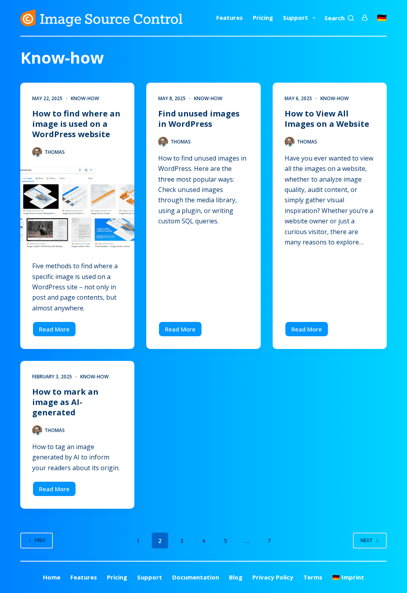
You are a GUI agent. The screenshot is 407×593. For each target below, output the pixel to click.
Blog (235, 577)
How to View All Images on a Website (327, 118)
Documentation (195, 577)
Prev (40, 540)
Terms (312, 577)
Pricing (263, 17)
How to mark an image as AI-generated (65, 402)
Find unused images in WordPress (199, 118)
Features (229, 17)
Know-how (85, 98)
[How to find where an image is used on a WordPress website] (77, 206)
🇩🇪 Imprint (348, 577)
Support (295, 17)
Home (51, 577)
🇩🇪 (382, 17)
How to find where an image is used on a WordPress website (76, 124)
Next (366, 540)
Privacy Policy (272, 577)
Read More (57, 331)
